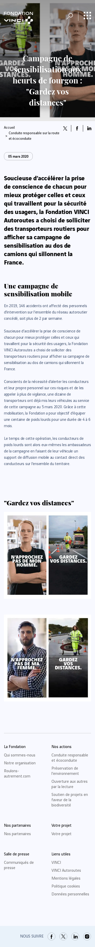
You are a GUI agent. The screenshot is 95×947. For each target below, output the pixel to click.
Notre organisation (20, 763)
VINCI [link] (56, 863)
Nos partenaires (17, 834)
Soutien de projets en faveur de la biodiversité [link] (69, 800)
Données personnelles (70, 894)
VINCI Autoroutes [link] (66, 871)
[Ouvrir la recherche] (69, 16)
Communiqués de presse (19, 865)
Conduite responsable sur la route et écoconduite (34, 136)
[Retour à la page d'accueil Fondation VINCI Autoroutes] (18, 18)
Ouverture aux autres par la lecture (69, 784)
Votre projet (61, 834)
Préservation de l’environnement (65, 771)
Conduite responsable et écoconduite (69, 758)
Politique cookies (65, 886)
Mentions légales (65, 878)
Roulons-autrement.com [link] (17, 774)
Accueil (9, 127)
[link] (51, 936)
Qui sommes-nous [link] (19, 755)
